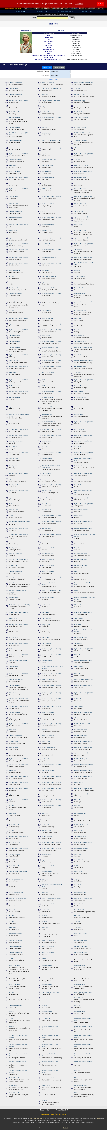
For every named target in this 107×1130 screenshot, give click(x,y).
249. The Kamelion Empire (49, 726)
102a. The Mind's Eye (15, 626)
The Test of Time (79, 1013)
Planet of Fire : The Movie (81, 681)
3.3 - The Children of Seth (49, 481)
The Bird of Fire (78, 868)
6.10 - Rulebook (13, 749)
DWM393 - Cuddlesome (81, 626)
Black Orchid (13, 108)
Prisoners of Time (14, 295)
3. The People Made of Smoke (18, 714)
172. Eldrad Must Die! (15, 778)
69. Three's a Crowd (80, 766)
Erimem (48, 47)
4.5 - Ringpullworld (47, 320)
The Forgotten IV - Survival (82, 555)
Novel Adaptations (46, 171)
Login (39, 14)
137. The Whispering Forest (82, 695)
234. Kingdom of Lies (15, 437)
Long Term (77, 726)
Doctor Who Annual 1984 (81, 573)
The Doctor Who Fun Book (49, 1013)
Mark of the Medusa (48, 460)
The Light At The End (80, 213)
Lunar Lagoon (13, 219)
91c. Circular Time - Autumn (17, 156)
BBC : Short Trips (78, 414)
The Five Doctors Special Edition (51, 142)
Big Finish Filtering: (43, 71)
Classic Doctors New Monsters (81, 324)
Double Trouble (46, 1074)
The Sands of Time (14, 387)
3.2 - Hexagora (78, 645)
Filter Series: (45, 75)
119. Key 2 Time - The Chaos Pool (84, 790)
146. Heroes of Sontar (80, 475)
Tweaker (76, 538)
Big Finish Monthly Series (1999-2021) (18, 100)
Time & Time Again (14, 142)
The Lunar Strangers (48, 737)
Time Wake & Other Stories (82, 1072)
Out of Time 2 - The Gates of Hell (84, 468)
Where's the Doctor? (80, 731)
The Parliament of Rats (81, 416)
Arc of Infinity (78, 784)
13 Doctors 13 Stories (79, 276)
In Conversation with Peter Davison (84, 586)
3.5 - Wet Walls (78, 701)
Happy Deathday (47, 374)
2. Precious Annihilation (16, 755)
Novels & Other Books (79, 100)
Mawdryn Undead (79, 161)
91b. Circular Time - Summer (17, 393)
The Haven (45, 954)
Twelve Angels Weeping (81, 179)
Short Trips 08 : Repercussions (49, 112)
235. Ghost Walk (14, 265)
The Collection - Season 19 (82, 462)
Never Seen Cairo (47, 90)
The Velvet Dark (46, 912)
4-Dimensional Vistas (48, 714)
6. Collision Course (47, 232)
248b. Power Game (14, 784)
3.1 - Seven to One (14, 460)
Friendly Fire (12, 399)
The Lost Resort (79, 129)
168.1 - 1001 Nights (15, 500)
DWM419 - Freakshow (48, 614)
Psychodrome (78, 150)
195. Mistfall (45, 766)
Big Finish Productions (36, 1118)
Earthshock (12, 198)
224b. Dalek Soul (79, 173)
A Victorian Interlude (48, 1000)
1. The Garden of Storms (49, 382)
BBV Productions (46, 1093)
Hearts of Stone (79, 761)
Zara (48, 53)
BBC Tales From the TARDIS (16, 282)
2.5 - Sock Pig (78, 708)
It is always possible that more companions (48, 59)
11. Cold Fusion (46, 173)
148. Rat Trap (46, 695)
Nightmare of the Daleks (81, 399)
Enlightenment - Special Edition (51, 592)
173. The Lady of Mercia (49, 368)
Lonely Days (45, 821)
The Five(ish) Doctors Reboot (83, 84)
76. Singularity (78, 506)
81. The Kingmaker (47, 119)
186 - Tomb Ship (79, 687)
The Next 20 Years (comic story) (51, 1080)
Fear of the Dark (46, 191)
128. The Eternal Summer (49, 198)
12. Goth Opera (46, 312)
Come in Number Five (48, 1030)
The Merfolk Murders (15, 150)
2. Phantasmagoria (14, 708)
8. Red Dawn (13, 802)
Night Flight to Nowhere (16, 312)
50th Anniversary (78, 211)
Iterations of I (46, 135)
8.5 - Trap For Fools (47, 755)
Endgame (77, 561)
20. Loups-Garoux (47, 393)
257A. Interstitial (46, 807)
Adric (48, 35)
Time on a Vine (13, 935)
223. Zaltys (12, 530)
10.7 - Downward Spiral (81, 668)
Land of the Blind (79, 409)
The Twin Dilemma (14, 374)
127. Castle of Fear (14, 431)
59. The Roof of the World (16, 766)
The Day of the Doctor (80, 90)
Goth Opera (45, 226)
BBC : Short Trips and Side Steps (82, 204)
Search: (34, 17)
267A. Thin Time (46, 295)
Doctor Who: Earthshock (81, 917)
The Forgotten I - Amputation (83, 481)
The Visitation (78, 487)
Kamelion (48, 43)
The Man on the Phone (15, 418)
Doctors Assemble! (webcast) (51, 469)
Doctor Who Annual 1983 (49, 960)
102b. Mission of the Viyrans (17, 657)
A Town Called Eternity (81, 206)
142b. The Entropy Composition (51, 784)
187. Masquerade (79, 796)
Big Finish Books (13, 565)
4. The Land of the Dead (49, 850)
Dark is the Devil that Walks (49, 832)
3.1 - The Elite (13, 232)
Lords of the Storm (80, 838)
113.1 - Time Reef (47, 802)
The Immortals (46, 772)
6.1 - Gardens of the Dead (82, 393)
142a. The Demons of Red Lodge (51, 687)
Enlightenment (78, 185)
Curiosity (44, 888)
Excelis (11, 504)
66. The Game (78, 523)
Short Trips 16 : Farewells (48, 165)
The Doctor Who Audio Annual (49, 159)
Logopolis (12, 449)
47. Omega (12, 357)
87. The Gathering (14, 614)
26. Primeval (12, 493)
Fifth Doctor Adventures (14, 117)
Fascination (12, 906)
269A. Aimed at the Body (49, 431)
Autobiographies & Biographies (49, 406)
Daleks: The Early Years (81, 1022)
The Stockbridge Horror (81, 639)
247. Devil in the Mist (48, 778)
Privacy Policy (45, 1110)
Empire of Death (79, 676)
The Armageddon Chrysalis (82, 948)
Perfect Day (12, 1007)
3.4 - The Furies (46, 506)
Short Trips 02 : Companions (16, 679)
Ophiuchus (45, 550)
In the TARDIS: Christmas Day (82, 821)
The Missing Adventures (48, 177)
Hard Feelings (46, 607)
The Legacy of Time (46, 230)
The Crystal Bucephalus (16, 651)
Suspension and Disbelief (16, 579)
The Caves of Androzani (16, 90)
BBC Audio (44, 127)
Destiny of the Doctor (47, 498)
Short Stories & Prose (14, 597)
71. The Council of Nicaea (16, 368)
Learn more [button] (79, 4)
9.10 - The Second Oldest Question (19, 639)
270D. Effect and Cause (16, 409)
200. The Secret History (16, 246)
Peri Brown (48, 45)
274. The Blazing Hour (48, 579)
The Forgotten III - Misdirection (18, 737)
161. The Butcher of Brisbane (17, 320)
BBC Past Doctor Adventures (49, 189)
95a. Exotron (13, 790)
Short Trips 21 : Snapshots (80, 282)
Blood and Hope (47, 272)
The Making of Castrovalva (17, 1058)
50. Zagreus (12, 475)
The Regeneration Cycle (49, 586)
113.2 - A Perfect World (48, 536)
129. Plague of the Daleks (81, 662)
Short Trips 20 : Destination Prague (17, 577)
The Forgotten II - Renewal (49, 681)
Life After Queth (46, 167)
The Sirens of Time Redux (49, 749)
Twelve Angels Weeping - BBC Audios (51, 100)
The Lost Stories (13, 230)
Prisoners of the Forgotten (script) (84, 912)
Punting (76, 332)
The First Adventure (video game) (84, 592)
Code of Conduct (62, 1110)
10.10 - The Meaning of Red (50, 493)
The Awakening (46, 743)
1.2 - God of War (14, 632)
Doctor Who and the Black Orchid (19, 1000)
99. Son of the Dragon (15, 191)
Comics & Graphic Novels (15, 82)
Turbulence (12, 594)
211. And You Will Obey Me (82, 530)
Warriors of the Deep (80, 544)
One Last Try (45, 906)
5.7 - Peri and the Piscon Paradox (84, 96)
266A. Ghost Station (15, 259)
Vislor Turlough (48, 41)
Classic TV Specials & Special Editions (83, 82)
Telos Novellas (45, 270)
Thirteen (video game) (15, 517)
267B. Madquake (47, 657)
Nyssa (48, 39)
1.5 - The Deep (46, 645)
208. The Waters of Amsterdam (51, 343)
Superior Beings (14, 544)
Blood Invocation (47, 567)
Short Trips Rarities (14, 466)
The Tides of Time (14, 96)
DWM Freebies (45, 612)
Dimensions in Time (47, 900)
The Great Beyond (47, 632)
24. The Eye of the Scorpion (17, 382)
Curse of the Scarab (15, 213)
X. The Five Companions (81, 337)
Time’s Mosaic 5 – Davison (50, 1021)
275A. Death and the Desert (82, 500)
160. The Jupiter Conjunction (17, 481)
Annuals (76, 571)
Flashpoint (45, 599)
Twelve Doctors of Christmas (49, 276)
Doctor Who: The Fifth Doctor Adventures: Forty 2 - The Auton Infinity (18, 121)
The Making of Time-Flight (49, 1065)
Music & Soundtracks (47, 414)
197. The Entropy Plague (49, 332)
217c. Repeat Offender (16, 326)
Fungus (44, 868)
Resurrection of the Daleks (82, 102)
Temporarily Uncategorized (80, 140)
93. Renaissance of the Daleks (51, 844)
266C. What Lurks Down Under (51, 326)
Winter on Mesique (14, 827)
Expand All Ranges (50, 14)
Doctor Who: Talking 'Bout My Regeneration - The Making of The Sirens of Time (19, 305)
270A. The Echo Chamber (16, 251)
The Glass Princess (80, 119)
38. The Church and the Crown (50, 362)
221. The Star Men (79, 454)
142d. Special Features (48, 219)
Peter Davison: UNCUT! (48, 1095)
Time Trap (77, 1065)
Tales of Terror (12, 770)
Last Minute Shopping (15, 900)
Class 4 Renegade (79, 737)
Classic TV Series (13, 88)
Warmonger (77, 802)
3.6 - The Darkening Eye (48, 720)
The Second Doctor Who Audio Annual (51, 542)
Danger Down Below (15, 948)
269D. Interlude (46, 708)
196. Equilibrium (79, 382)
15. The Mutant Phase (80, 614)
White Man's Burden (15, 487)
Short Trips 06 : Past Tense (81, 165)
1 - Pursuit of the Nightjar (16, 129)
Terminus (77, 272)
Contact (65, 1128)
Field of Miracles (14, 856)
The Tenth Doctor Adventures (49, 204)
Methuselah (77, 633)
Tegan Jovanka (48, 37)
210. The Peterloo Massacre (82, 259)
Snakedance (78, 449)
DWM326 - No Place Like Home (51, 639)
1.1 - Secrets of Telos (48, 530)
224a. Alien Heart (79, 755)
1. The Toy (12, 468)
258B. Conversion (47, 454)
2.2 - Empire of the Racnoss (50, 796)
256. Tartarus (78, 437)
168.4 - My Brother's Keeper (50, 701)
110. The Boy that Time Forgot (83, 772)
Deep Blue (77, 511)
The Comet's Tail (14, 873)
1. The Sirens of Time (48, 790)
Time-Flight (45, 881)
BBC (98, 1118)
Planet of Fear (46, 544)
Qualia (43, 761)
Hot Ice (76, 815)
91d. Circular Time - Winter (17, 179)
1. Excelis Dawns (14, 506)
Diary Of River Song (79, 112)
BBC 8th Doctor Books (47, 836)
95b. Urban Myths (14, 454)
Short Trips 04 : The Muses (81, 117)
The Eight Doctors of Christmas (18, 561)
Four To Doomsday (80, 832)
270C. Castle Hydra (14, 645)
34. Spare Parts (13, 102)
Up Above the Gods (80, 579)
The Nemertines (13, 821)
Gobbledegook (78, 601)
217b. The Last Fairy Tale (49, 676)
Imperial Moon (13, 881)
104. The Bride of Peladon (49, 357)
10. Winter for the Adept (16, 676)
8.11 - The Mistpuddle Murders (51, 620)
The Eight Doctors (47, 838)
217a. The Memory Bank (49, 517)
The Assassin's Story (48, 114)
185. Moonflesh (13, 838)
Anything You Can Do (48, 102)
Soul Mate (12, 662)
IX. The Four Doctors (80, 431)
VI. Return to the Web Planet (17, 743)
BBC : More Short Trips (47, 553)
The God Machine (47, 948)
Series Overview (59, 67)
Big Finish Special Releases (48, 421)
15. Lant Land (46, 475)
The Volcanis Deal (47, 573)
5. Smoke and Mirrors (48, 500)
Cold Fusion (45, 179)
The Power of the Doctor (81, 494)
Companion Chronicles (79, 94)
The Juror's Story (79, 827)
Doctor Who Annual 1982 (16, 960)
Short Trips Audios (13, 203)
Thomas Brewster (48, 49)
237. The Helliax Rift (80, 844)
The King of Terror (14, 912)
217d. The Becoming (48, 651)
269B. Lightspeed (14, 720)
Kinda (76, 226)
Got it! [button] (100, 4)
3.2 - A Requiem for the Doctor (18, 362)
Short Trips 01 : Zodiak (14, 842)
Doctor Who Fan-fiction (14, 270)
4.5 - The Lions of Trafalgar (82, 620)
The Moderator (13, 185)
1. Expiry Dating (46, 206)
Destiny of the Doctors (48, 213)
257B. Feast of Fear (15, 796)
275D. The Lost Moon (80, 443)
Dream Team (13, 343)
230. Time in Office (47, 150)
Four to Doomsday (14, 815)
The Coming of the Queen (16, 567)
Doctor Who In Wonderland (17, 424)
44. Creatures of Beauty (81, 240)
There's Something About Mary (18, 290)
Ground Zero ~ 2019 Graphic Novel (52, 84)
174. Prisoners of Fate (80, 246)
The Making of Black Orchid (82, 1058)
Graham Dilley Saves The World (83, 167)
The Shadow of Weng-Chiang (83, 343)
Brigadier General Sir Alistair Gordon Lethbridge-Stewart (48, 55)
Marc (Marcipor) (48, 57)
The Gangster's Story (48, 827)
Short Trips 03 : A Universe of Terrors (18, 660)
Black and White (14, 942)
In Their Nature (46, 561)
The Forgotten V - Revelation (50, 290)
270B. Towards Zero (80, 424)
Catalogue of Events (15, 599)
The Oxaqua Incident (15, 573)
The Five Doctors (14, 278)
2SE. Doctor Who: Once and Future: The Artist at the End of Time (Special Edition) (52, 401)
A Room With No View (48, 670)
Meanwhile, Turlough (80, 387)
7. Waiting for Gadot (15, 550)
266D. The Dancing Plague (16, 850)
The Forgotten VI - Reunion (82, 108)
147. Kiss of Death (14, 726)
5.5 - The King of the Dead (16, 511)
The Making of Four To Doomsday (52, 1058)
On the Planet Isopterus (49, 942)
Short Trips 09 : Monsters (48, 597)
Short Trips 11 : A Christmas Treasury (51, 88)
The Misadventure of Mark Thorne (84, 284)
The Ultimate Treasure (80, 850)
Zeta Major (77, 657)
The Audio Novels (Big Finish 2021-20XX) (19, 605)
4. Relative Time (46, 511)
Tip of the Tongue (79, 278)
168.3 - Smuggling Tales (16, 761)
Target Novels (77, 88)
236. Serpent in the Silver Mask (18, 240)
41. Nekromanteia (79, 900)
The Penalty (12, 114)
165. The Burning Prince (16, 332)
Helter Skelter (78, 607)
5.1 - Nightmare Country (16, 620)
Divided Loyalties (14, 894)
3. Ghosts (44, 259)
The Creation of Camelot (16, 832)
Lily (10, 226)
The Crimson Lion (79, 906)
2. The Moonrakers (14, 337)
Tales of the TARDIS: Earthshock (51, 351)
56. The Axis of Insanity (81, 778)
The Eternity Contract (48, 555)
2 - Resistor (45, 856)
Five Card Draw (13, 844)
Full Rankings (47, 67)
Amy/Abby (48, 51)
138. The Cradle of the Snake (50, 487)
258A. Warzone (46, 251)
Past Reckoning (13, 887)
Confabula (12, 443)
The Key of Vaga (79, 942)
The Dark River (46, 156)
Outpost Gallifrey (64, 14)
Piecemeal (12, 555)
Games (43, 211)
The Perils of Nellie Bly (80, 720)
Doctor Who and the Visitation (51, 731)
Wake (76, 935)
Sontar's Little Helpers (15, 173)
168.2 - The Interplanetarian (82, 749)
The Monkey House (15, 525)
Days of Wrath (13, 1074)
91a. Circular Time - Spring (82, 714)
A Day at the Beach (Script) (17, 272)
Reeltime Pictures (13, 1085)
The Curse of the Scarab (16, 84)
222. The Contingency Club (82, 651)
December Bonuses (79, 335)
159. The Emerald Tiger (48, 240)
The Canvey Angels (14, 681)
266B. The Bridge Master (49, 523)
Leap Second (46, 994)
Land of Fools (46, 443)
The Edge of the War (15, 695)
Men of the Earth (79, 994)
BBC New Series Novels (80, 177)
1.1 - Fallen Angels (79, 326)
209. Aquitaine (78, 156)
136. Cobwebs (46, 265)
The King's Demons (15, 167)
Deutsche (11, 1011)
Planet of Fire (46, 284)
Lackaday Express (47, 246)
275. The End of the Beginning (83, 362)
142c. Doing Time (47, 437)
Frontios (44, 108)
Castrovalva (45, 449)
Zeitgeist (77, 290)
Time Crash (77, 266)
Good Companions (80, 894)
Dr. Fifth (44, 662)
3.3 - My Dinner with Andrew (82, 114)
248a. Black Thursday (80, 743)
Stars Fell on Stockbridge (16, 161)
